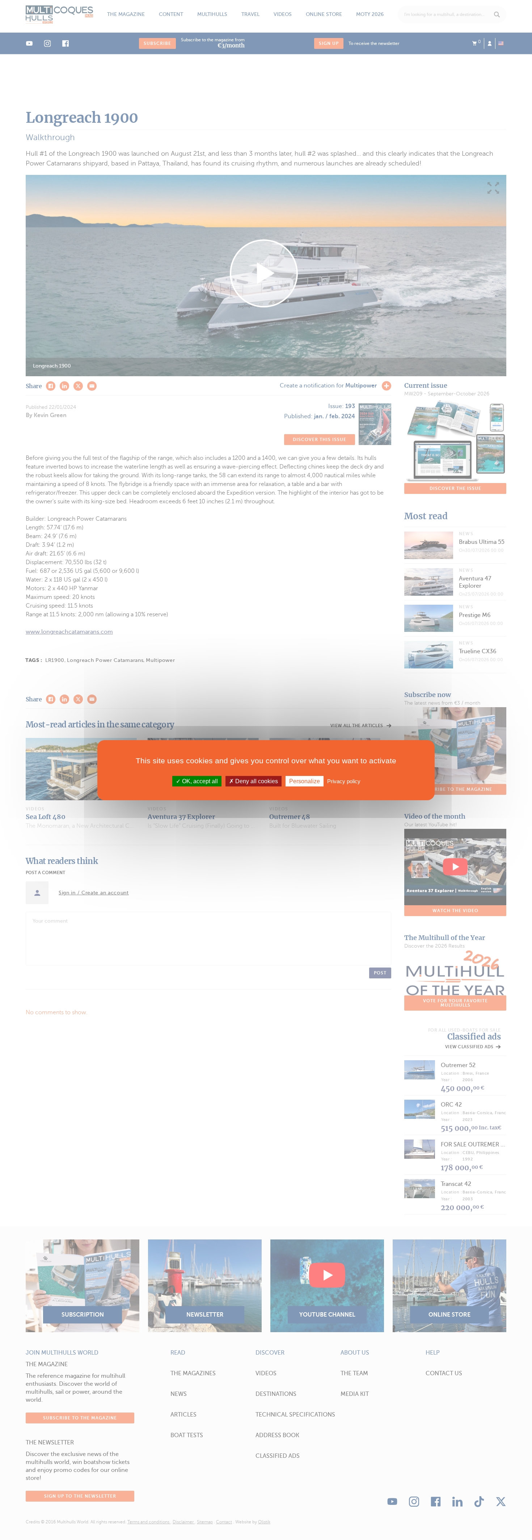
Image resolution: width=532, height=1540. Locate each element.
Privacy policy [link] (343, 781)
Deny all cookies (256, 781)
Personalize (304, 781)
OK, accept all (199, 781)
